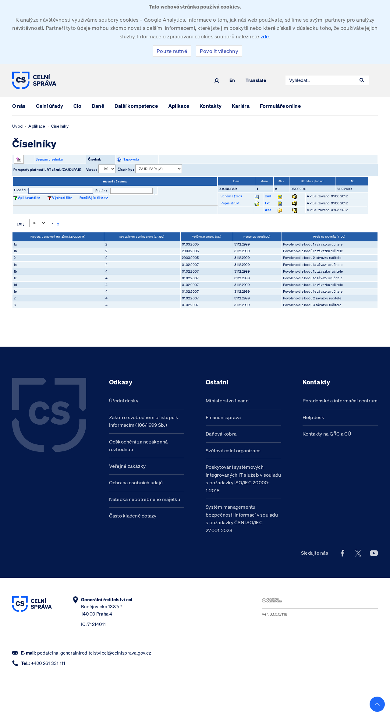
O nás (19, 105)
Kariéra (241, 105)
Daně (98, 105)
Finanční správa (223, 417)
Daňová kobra (221, 433)
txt (267, 203)
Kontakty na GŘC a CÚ (327, 433)
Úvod (17, 126)
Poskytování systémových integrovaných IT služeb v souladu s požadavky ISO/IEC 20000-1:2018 (243, 479)
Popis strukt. (230, 203)
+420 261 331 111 (48, 663)
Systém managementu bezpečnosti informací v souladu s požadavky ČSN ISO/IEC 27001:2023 (242, 518)
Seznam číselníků (49, 159)
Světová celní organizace (233, 450)
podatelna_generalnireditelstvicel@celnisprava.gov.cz (94, 653)
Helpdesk (313, 417)
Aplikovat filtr (29, 198)
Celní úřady (49, 105)
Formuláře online (280, 105)
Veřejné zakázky (127, 466)
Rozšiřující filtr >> (94, 198)
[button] (362, 80)
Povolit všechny (219, 51)
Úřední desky (124, 400)
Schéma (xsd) (231, 196)
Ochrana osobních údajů (136, 482)
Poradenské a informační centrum (340, 400)
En (232, 80)
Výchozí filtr (62, 198)
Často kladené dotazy (133, 515)
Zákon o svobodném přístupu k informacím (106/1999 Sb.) (144, 421)
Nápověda (130, 159)
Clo (77, 105)
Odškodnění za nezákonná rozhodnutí (138, 445)
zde (265, 36)
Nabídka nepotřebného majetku (144, 499)
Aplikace (178, 105)
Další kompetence (136, 105)
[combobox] (320, 80)
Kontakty (211, 105)
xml (268, 196)
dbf (268, 210)
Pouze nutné (172, 51)
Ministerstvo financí (228, 400)
